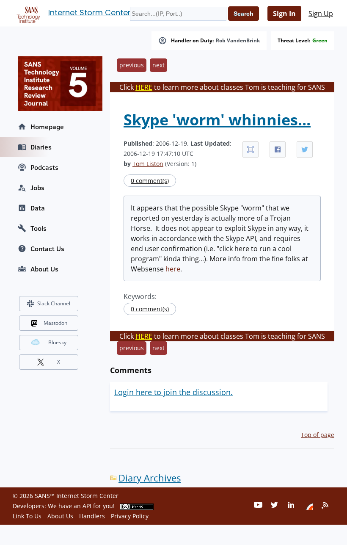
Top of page (317, 435)
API (87, 506)
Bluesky (57, 342)
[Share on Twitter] (305, 149)
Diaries (41, 147)
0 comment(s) (150, 181)
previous (131, 65)
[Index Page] (27, 13)
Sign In (284, 13)
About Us (44, 269)
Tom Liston (147, 164)
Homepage (47, 126)
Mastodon (55, 322)
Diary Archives (149, 477)
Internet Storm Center (89, 12)
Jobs (37, 187)
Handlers (92, 516)
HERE (143, 87)
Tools (38, 228)
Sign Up (320, 13)
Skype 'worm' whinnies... (217, 119)
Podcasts (44, 167)
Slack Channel (53, 303)
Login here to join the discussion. (173, 392)
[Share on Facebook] (278, 149)
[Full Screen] (250, 149)
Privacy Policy (130, 516)
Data (37, 208)
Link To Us (27, 516)
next (158, 65)
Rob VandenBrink (238, 40)
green (320, 40)
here (172, 269)
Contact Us (47, 248)
